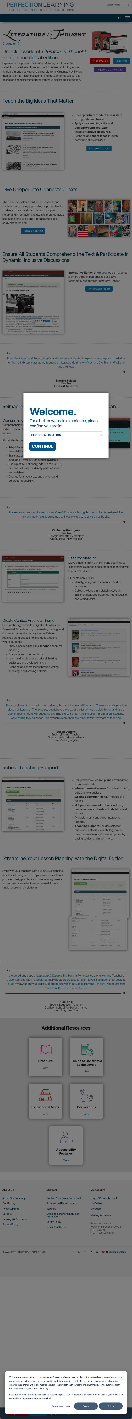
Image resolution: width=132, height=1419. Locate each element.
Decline (110, 1406)
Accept (86, 1406)
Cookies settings (61, 1406)
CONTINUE (42, 446)
